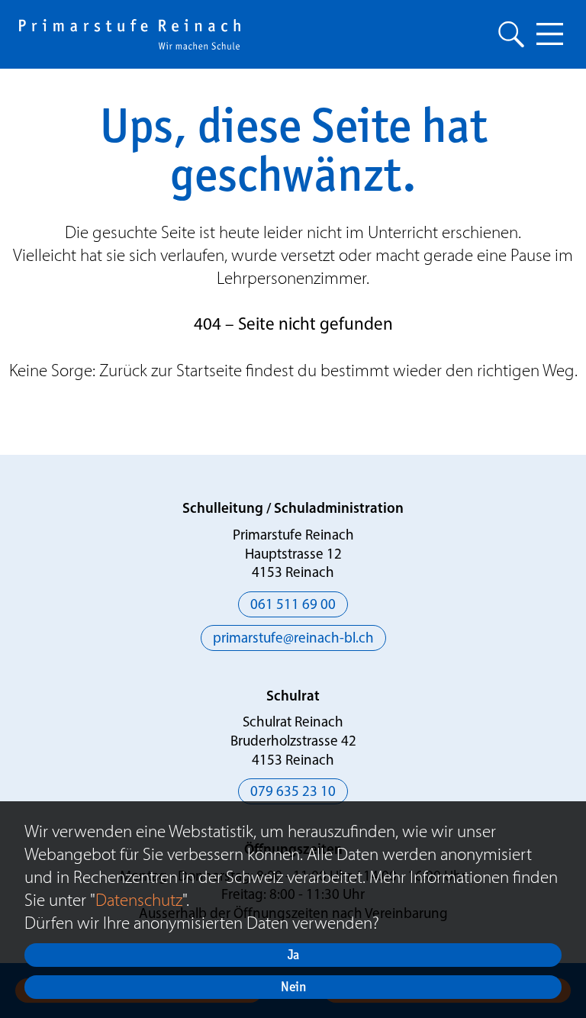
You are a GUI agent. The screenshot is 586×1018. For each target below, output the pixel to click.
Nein (293, 986)
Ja (293, 954)
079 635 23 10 (293, 792)
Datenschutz (138, 899)
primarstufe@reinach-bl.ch (293, 639)
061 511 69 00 (293, 605)
